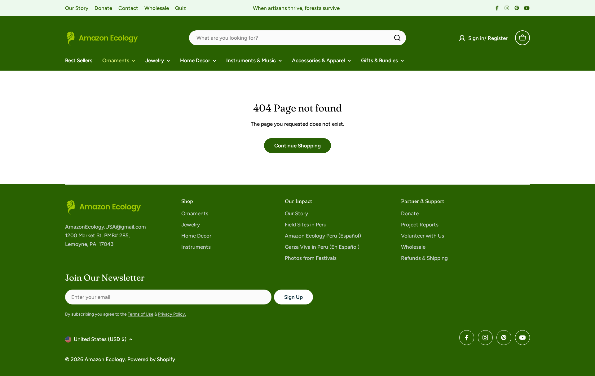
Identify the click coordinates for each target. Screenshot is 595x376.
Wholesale (156, 8)
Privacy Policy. (172, 314)
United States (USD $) (100, 339)
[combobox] (297, 37)
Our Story (76, 8)
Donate (103, 8)
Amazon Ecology (105, 359)
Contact (128, 8)
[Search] (397, 38)
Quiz (180, 8)
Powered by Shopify (151, 359)
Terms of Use (140, 314)
